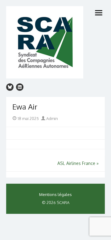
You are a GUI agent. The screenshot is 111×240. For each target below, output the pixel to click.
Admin (51, 118)
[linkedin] (19, 87)
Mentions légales (55, 194)
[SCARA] (55, 43)
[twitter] (10, 87)
